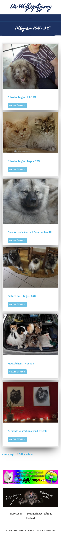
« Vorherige (8, 454)
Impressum (15, 513)
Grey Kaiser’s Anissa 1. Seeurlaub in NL (30, 232)
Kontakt (30, 518)
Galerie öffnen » (17, 105)
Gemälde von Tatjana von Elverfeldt (28, 431)
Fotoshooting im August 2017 (24, 161)
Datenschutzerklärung (39, 513)
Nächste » (27, 454)
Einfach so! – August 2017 (22, 296)
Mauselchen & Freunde (21, 363)
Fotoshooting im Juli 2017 (22, 97)
